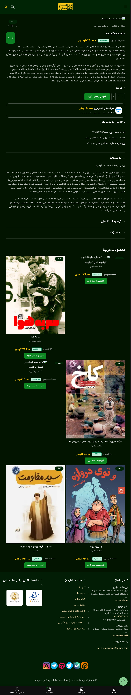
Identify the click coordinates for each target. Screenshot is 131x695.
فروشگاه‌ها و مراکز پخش (73, 611)
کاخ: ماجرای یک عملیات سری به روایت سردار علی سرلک (95, 441)
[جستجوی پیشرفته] (6, 6)
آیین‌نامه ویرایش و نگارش (72, 616)
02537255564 (120, 635)
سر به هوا (35, 336)
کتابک (35, 550)
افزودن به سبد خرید (97, 96)
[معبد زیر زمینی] (35, 362)
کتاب (114, 26)
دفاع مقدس (97, 137)
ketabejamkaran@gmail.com (112, 648)
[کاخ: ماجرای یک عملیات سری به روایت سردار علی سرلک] (95, 399)
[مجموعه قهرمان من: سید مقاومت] (35, 504)
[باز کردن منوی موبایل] (125, 6)
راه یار (10, 37)
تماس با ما (80, 599)
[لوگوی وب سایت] (65, 6)
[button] (96, 281)
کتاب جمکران (96, 266)
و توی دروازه (96, 546)
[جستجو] (12, 6)
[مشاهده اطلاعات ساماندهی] (14, 598)
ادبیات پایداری (101, 26)
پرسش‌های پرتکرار (76, 628)
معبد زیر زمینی (35, 367)
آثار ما (82, 587)
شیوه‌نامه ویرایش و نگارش (71, 622)
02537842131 (121, 600)
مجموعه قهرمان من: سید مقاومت (35, 546)
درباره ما (81, 593)
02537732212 (121, 616)
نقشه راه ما (79, 605)
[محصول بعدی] (8, 26)
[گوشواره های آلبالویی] (95, 257)
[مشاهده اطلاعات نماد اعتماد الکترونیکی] (34, 598)
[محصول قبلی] (16, 26)
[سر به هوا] (35, 295)
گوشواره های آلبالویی (95, 262)
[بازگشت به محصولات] (12, 26)
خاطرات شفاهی (108, 143)
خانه (123, 26)
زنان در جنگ (93, 143)
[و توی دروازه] (95, 504)
